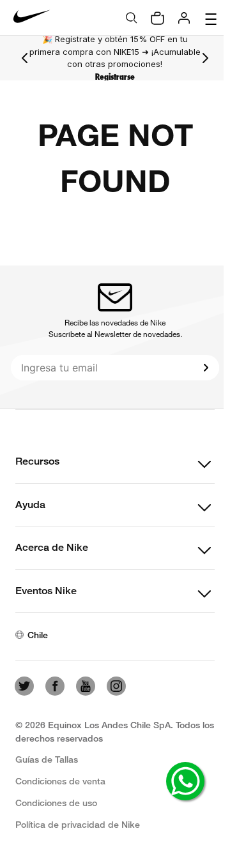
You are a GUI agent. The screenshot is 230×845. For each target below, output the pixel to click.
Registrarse (115, 76)
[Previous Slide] (25, 58)
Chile (37, 634)
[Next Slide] (205, 58)
